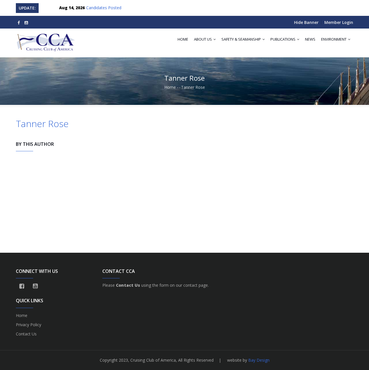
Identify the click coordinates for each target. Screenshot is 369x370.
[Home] (46, 40)
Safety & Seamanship (241, 39)
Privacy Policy (28, 324)
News (310, 39)
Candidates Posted (103, 7)
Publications (283, 39)
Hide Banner (306, 22)
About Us (203, 39)
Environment (334, 39)
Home (183, 39)
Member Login (338, 22)
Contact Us (26, 334)
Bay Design (259, 360)
